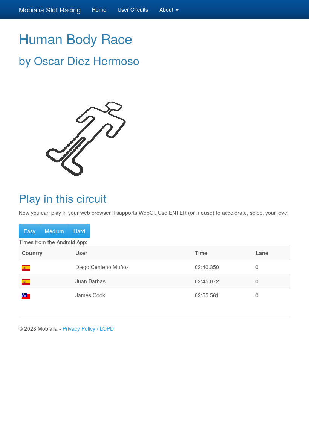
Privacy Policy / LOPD (88, 328)
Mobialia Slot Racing (50, 9)
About (167, 9)
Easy (29, 231)
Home (99, 9)
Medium (54, 231)
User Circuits (133, 9)
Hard (79, 231)
